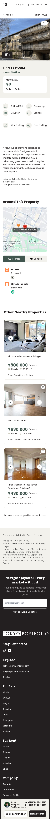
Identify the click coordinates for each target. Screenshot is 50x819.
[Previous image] (10, 339)
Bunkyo (6, 731)
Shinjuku (7, 709)
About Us (7, 784)
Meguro (6, 703)
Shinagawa (8, 720)
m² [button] (34, 4)
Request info (37, 813)
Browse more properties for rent (22, 515)
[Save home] (44, 23)
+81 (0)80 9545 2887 (37, 802)
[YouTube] (9, 650)
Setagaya (7, 725)
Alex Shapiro (15, 803)
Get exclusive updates (25, 611)
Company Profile (11, 795)
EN (17, 4)
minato (9, 14)
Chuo (5, 714)
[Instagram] (4, 650)
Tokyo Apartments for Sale (16, 671)
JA (23, 4)
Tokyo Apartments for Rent (16, 665)
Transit (16, 258)
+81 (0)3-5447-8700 (19, 540)
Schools (38, 258)
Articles (6, 677)
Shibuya (6, 697)
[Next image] (39, 339)
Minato (6, 692)
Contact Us (8, 789)
